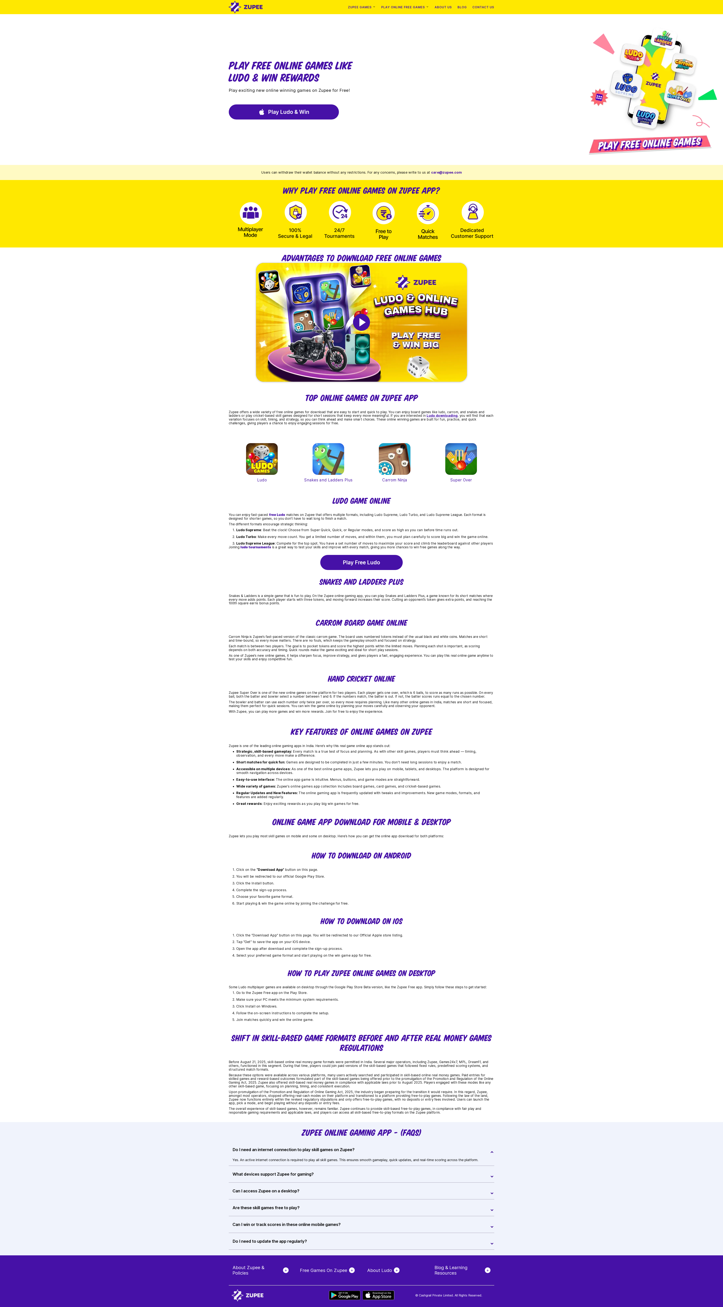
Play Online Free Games (403, 7)
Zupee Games (360, 7)
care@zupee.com (446, 172)
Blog (462, 7)
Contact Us (483, 7)
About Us (443, 7)
